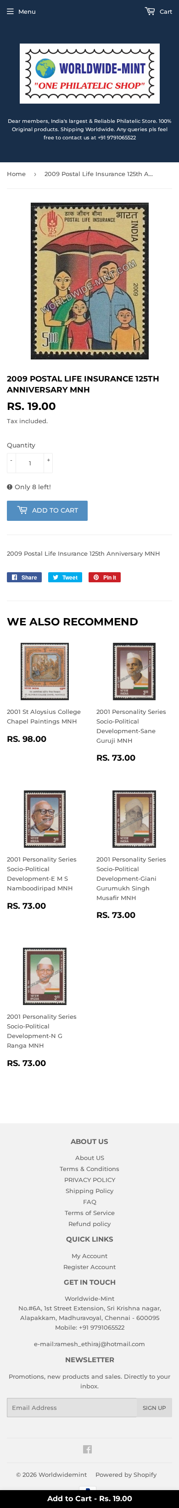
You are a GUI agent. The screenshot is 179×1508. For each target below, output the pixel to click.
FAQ (89, 1201)
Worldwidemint (63, 1474)
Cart (165, 11)
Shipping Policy (89, 1190)
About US (89, 1157)
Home (16, 173)
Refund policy (89, 1223)
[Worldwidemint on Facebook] (87, 1450)
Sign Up (154, 1407)
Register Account (89, 1266)
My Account (89, 1255)
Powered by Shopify (126, 1474)
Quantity (21, 445)
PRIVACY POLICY (89, 1179)
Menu (27, 11)
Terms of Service (90, 1212)
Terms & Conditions (89, 1168)
